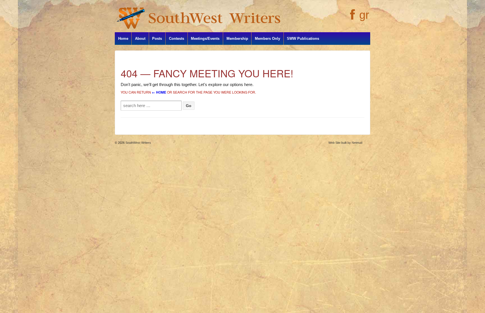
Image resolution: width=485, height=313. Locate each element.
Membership (237, 38)
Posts (157, 38)
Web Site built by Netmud (345, 142)
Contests (176, 38)
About (140, 38)
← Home (159, 92)
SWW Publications (303, 38)
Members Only (267, 38)
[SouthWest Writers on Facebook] (352, 17)
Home (123, 38)
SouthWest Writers (138, 142)
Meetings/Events (205, 38)
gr (364, 15)
